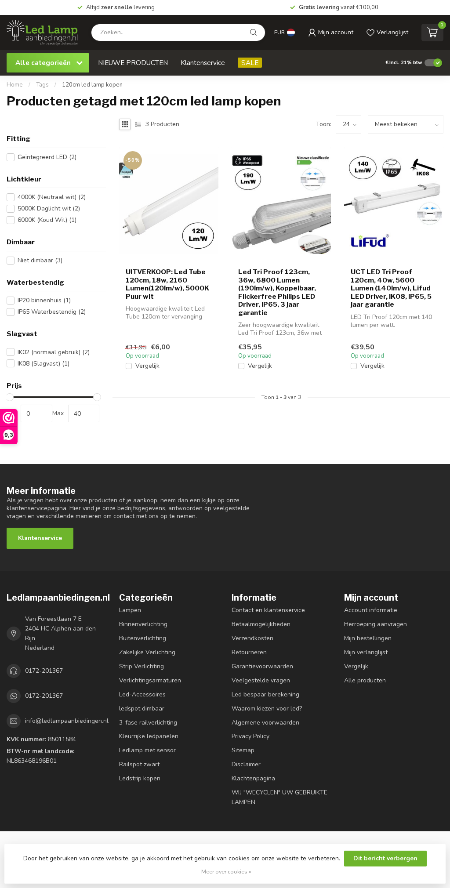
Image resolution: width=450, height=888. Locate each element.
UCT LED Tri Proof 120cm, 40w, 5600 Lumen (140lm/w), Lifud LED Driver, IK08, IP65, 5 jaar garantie (391, 288)
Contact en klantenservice (268, 610)
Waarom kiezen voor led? (267, 708)
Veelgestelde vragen (261, 680)
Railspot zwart (139, 764)
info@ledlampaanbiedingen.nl (67, 721)
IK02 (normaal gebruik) (54, 352)
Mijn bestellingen (368, 638)
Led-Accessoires (142, 694)
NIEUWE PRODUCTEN (133, 62)
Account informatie (370, 610)
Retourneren (249, 652)
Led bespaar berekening (265, 694)
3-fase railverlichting (148, 722)
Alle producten (365, 680)
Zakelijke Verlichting (147, 652)
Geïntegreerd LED (47, 157)
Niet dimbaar (40, 260)
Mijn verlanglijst (366, 652)
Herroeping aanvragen (375, 624)
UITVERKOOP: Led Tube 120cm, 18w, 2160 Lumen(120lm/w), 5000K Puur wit (167, 284)
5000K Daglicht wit (49, 208)
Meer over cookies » (226, 871)
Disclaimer (246, 764)
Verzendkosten (252, 638)
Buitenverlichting (142, 638)
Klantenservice (203, 62)
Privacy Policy (250, 736)
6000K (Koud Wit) (47, 220)
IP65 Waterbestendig (52, 311)
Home (15, 85)
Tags (42, 85)
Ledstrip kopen (139, 778)
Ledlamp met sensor (147, 750)
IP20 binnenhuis (44, 300)
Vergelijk (147, 365)
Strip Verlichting (141, 666)
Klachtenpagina (253, 778)
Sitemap (243, 750)
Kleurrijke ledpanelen (148, 736)
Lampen (130, 610)
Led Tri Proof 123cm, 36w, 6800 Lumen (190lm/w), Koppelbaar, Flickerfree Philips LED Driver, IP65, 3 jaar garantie (277, 292)
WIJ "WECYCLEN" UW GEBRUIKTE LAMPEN (279, 797)
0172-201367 (44, 671)
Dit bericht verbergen (385, 858)
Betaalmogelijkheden (261, 624)
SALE (249, 62)
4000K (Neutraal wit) (52, 197)
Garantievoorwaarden (262, 666)
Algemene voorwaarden (265, 722)
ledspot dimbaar (141, 708)
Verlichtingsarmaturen (150, 680)
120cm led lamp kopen (92, 85)
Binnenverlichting (143, 624)
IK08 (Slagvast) (43, 363)
